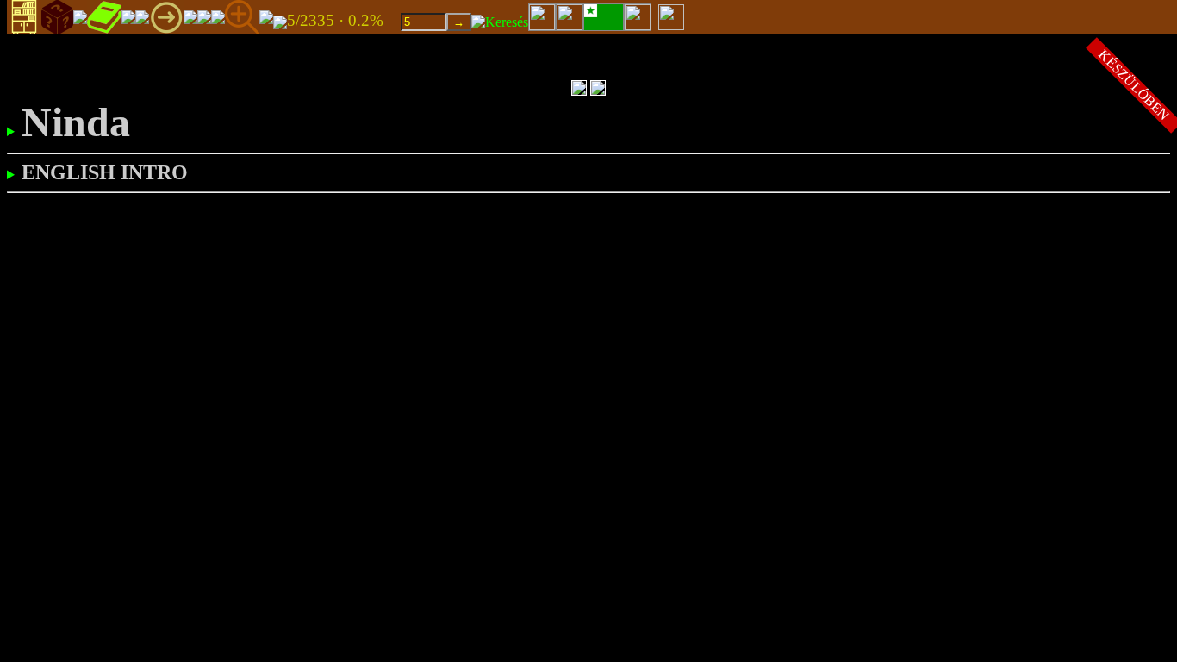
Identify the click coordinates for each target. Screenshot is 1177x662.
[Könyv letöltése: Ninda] (280, 21)
